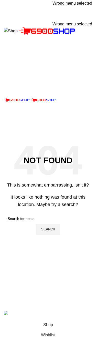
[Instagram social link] (51, 17)
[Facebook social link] (44, 17)
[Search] (48, 60)
